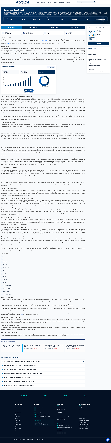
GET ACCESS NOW (61, 229)
